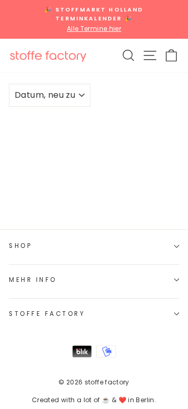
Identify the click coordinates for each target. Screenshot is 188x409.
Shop (20, 246)
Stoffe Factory (47, 314)
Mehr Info (33, 280)
